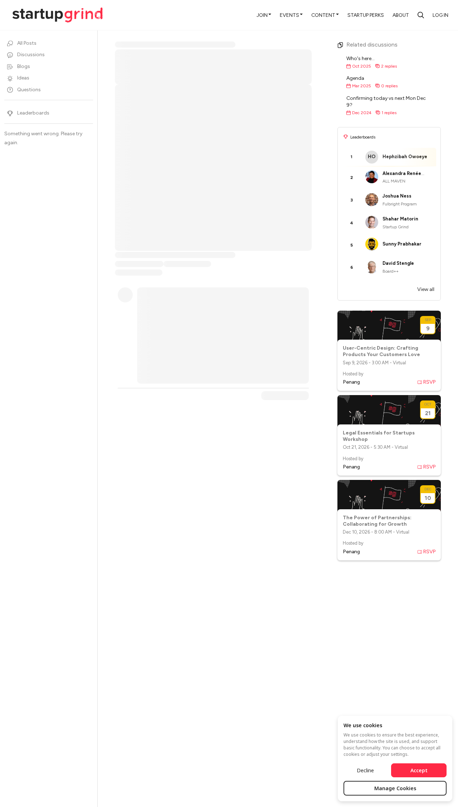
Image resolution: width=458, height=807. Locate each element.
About (401, 15)
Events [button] (289, 15)
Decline (365, 770)
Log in (440, 15)
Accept (419, 770)
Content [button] (323, 15)
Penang (351, 382)
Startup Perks (365, 15)
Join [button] (262, 15)
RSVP (429, 382)
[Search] (420, 15)
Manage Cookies (395, 788)
